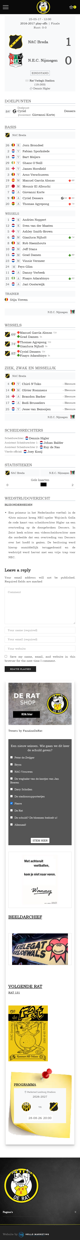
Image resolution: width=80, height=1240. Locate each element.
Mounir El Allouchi (36, 186)
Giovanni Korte (43, 115)
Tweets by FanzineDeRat (25, 730)
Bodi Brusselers (33, 403)
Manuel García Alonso (39, 180)
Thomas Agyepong (36, 204)
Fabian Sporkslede (36, 151)
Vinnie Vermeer (34, 261)
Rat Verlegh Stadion (42, 80)
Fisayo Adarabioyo (36, 278)
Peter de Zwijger (24, 757)
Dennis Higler (39, 438)
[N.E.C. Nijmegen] (40, 60)
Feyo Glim (25, 266)
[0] (70, 7)
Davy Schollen (23, 789)
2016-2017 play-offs (34, 23)
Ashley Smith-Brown (38, 231)
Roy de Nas (52, 447)
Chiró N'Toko (31, 384)
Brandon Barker (34, 396)
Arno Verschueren (36, 174)
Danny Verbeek (34, 272)
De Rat (19, 810)
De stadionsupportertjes (30, 796)
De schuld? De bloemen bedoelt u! (36, 817)
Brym (18, 764)
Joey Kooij (34, 451)
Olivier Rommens (34, 390)
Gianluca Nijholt (35, 237)
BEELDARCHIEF (25, 916)
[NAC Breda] (40, 42)
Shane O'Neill (32, 163)
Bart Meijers (31, 157)
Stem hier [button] (40, 840)
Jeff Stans (30, 249)
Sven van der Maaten (38, 225)
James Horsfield (34, 168)
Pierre (18, 803)
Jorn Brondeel (33, 145)
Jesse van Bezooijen (36, 409)
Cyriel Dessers (46, 111)
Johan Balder (53, 442)
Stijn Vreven (19, 300)
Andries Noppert (34, 219)
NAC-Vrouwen (24, 771)
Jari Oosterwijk (34, 284)
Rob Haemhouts (34, 243)
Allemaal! (20, 824)
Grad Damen (32, 255)
